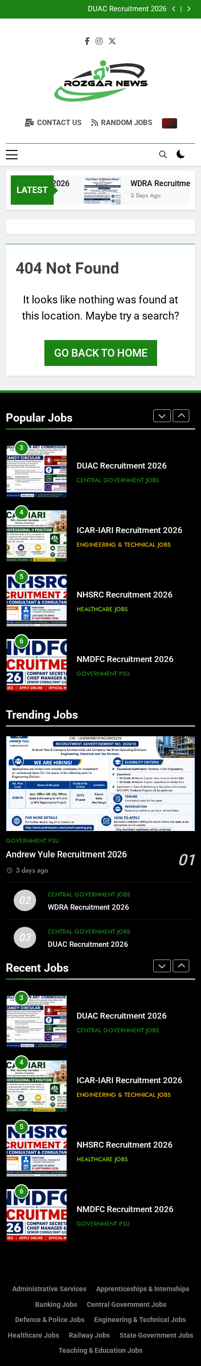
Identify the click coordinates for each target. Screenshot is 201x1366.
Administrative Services (49, 1289)
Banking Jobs (56, 1305)
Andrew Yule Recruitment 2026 (66, 854)
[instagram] (99, 41)
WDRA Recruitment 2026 (88, 907)
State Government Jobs (156, 1335)
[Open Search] (163, 154)
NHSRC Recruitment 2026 (125, 594)
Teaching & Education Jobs (100, 1350)
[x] (112, 41)
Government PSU (103, 673)
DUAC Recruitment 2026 (127, 9)
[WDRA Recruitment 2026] (97, 196)
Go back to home (100, 353)
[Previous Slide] (174, 9)
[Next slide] (188, 9)
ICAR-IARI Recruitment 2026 (129, 530)
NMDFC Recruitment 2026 (125, 659)
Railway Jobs (89, 1335)
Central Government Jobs (118, 480)
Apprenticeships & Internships (142, 1289)
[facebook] (87, 41)
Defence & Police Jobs (49, 1320)
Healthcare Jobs (102, 609)
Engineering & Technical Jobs (124, 544)
